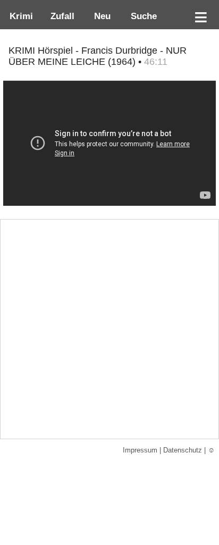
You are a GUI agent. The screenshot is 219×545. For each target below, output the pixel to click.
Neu (101, 16)
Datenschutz (182, 450)
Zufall (61, 16)
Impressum (140, 450)
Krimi (18, 16)
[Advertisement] (109, 329)
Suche (141, 16)
